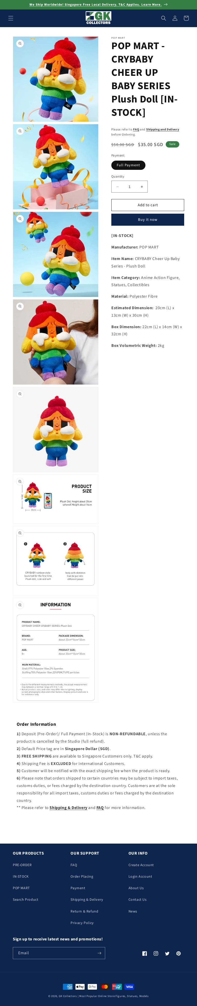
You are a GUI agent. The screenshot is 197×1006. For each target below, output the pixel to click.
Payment (78, 888)
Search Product (25, 899)
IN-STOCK (21, 876)
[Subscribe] (99, 953)
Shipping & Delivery (87, 899)
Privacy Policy (82, 923)
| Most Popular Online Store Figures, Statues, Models (113, 996)
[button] (10, 18)
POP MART (21, 888)
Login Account (140, 876)
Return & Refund (84, 911)
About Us (136, 888)
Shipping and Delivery (162, 129)
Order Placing (82, 876)
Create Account (141, 865)
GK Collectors (68, 996)
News (133, 911)
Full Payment (128, 165)
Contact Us (138, 899)
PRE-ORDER (22, 865)
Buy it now (147, 219)
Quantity (117, 176)
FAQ (136, 129)
